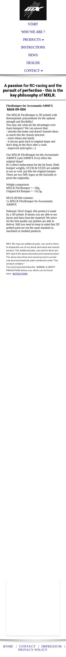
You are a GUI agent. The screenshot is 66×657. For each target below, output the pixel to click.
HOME (8, 646)
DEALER (33, 63)
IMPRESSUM (51, 646)
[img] (33, 10)
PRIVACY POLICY (33, 649)
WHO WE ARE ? (33, 32)
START (33, 24)
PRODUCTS (32, 39)
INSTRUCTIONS (33, 47)
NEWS (33, 55)
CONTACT (32, 70)
